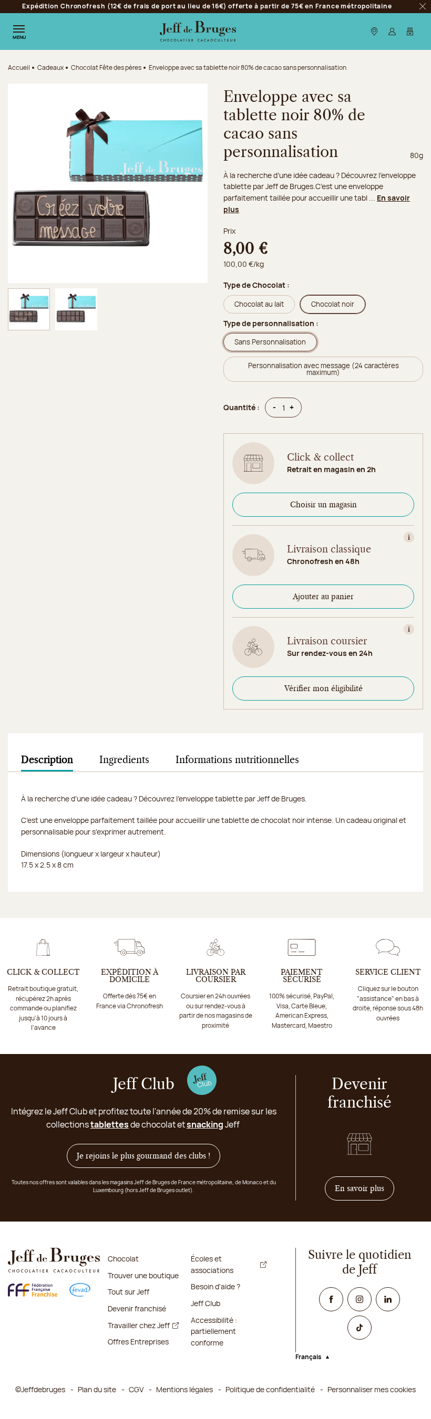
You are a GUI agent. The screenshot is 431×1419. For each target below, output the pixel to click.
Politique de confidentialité (270, 1389)
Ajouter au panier (323, 596)
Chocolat (123, 1259)
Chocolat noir (332, 304)
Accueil (19, 67)
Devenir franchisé (137, 1308)
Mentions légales (184, 1389)
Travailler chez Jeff (139, 1325)
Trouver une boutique (143, 1275)
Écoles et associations (212, 1264)
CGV (136, 1389)
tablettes (109, 1124)
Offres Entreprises (138, 1342)
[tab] (47, 760)
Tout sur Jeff (128, 1292)
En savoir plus (364, 1188)
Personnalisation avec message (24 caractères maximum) (323, 369)
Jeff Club (205, 1303)
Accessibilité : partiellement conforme (214, 1331)
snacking (205, 1124)
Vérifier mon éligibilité (323, 688)
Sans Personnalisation (270, 342)
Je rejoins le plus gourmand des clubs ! (143, 1156)
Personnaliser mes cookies (371, 1389)
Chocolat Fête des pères (106, 67)
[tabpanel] (215, 842)
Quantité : (241, 407)
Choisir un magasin (323, 504)
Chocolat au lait (259, 304)
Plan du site (97, 1389)
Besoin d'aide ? (215, 1286)
